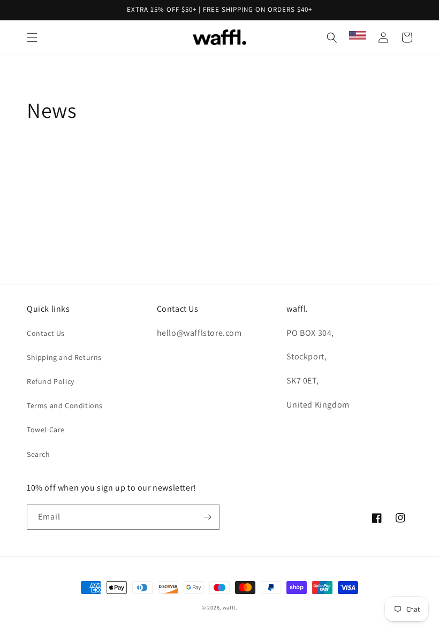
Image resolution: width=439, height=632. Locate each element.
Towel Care (46, 429)
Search (38, 454)
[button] (32, 37)
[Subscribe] (207, 517)
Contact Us (46, 333)
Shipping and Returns (64, 357)
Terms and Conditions (65, 405)
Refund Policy (50, 381)
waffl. (230, 607)
